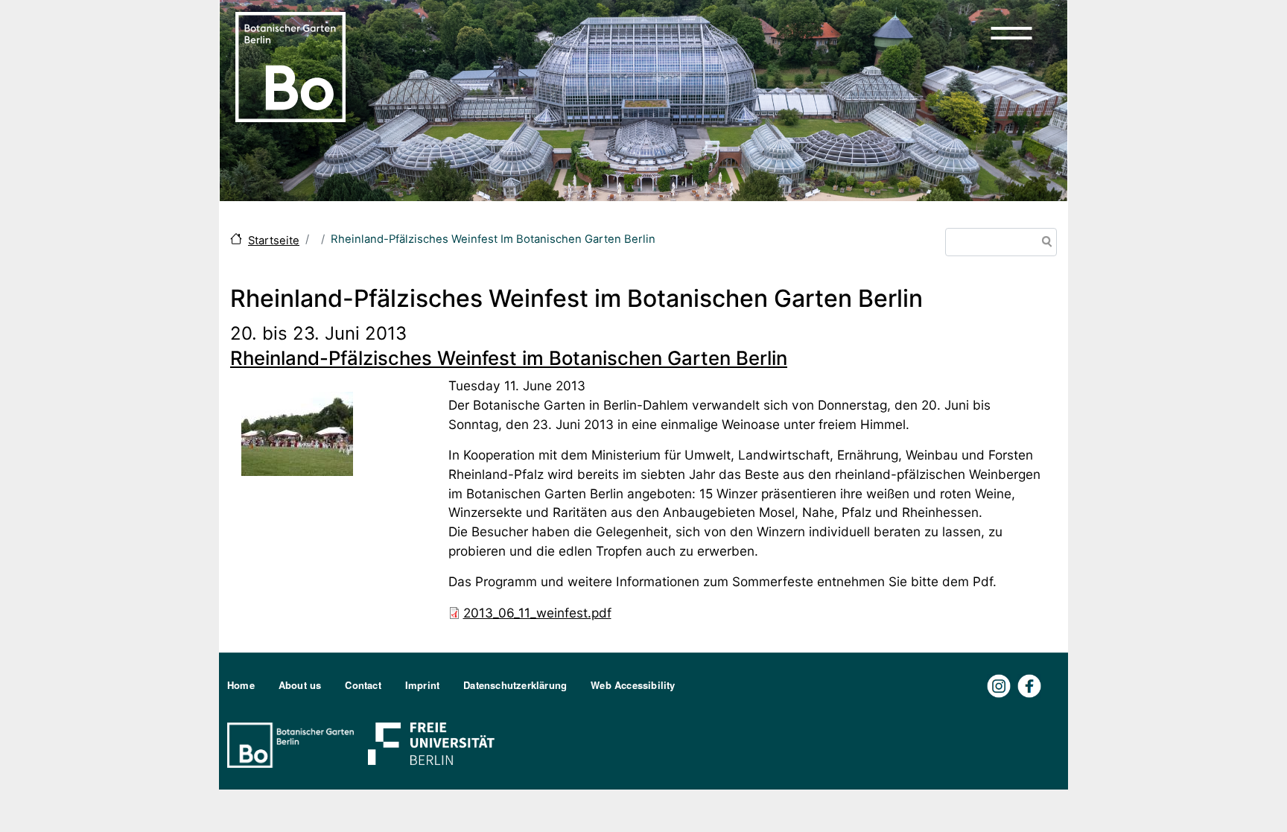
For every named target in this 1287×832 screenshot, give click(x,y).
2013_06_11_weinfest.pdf (537, 612)
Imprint (422, 685)
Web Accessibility (633, 685)
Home (241, 685)
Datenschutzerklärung (515, 685)
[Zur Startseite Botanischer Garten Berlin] (290, 65)
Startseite (273, 240)
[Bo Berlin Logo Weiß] (293, 744)
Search (1044, 243)
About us (300, 685)
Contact (363, 685)
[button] (1011, 33)
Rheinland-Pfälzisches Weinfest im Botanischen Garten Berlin (508, 357)
